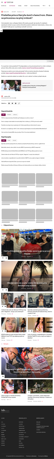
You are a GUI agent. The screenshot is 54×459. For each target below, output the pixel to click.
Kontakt (38, 424)
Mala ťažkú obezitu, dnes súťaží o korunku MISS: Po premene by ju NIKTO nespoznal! (20, 147)
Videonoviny (21, 428)
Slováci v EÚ (21, 447)
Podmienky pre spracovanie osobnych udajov (42, 427)
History (3, 443)
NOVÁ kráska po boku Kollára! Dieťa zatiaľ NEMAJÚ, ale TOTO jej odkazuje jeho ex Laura (21, 150)
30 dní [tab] (14, 140)
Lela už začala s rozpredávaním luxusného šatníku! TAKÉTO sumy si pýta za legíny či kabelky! (22, 158)
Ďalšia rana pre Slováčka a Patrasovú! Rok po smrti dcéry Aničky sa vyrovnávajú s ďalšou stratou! (23, 165)
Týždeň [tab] (9, 114)
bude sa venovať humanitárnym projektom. (33, 68)
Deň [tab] (3, 114)
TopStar (3, 436)
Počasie (3, 445)
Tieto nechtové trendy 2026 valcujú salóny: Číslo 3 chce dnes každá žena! (18, 132)
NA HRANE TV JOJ (22, 432)
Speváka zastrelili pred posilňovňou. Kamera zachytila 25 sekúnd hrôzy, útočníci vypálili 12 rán (23, 143)
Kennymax (34, 456)
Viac (44, 5)
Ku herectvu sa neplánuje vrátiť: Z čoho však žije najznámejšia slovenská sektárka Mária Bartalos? (24, 128)
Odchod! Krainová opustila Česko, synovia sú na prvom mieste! (15, 161)
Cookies (38, 429)
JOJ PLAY (3, 424)
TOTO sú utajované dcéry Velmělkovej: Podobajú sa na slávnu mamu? (17, 117)
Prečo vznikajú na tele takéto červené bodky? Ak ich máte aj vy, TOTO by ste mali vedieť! (21, 121)
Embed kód (51, 61)
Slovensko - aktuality (24, 436)
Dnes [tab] (4, 140)
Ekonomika (21, 445)
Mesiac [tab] (15, 114)
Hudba (19, 5)
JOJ (2, 422)
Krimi (20, 441)
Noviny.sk (3, 5)
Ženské (2, 434)
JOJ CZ (2, 428)
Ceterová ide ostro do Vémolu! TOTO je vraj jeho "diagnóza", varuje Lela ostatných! (20, 154)
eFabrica (46, 456)
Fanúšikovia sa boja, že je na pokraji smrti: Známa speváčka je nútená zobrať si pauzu (21, 125)
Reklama (38, 422)
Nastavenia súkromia (41, 432)
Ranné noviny (22, 430)
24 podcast (21, 434)
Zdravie (3, 441)
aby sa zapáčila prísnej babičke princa (16, 73)
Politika (20, 443)
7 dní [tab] (9, 140)
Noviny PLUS (21, 426)
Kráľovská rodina (35, 5)
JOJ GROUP (3, 430)
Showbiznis (12, 5)
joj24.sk (21, 424)
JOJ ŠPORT (3, 426)
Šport (25, 5)
